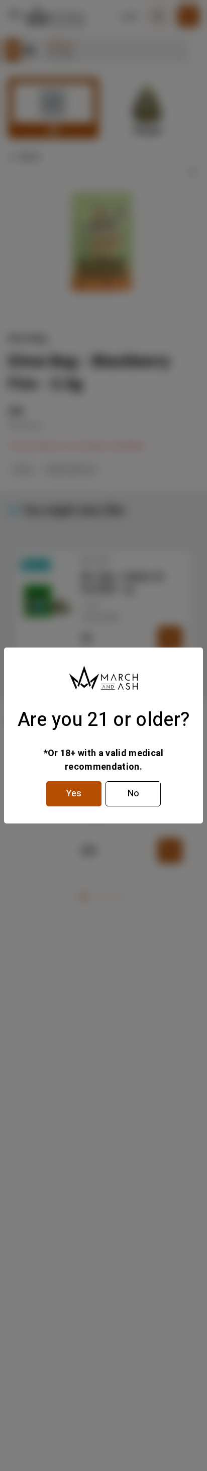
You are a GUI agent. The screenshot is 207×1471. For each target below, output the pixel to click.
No (133, 793)
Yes (73, 793)
